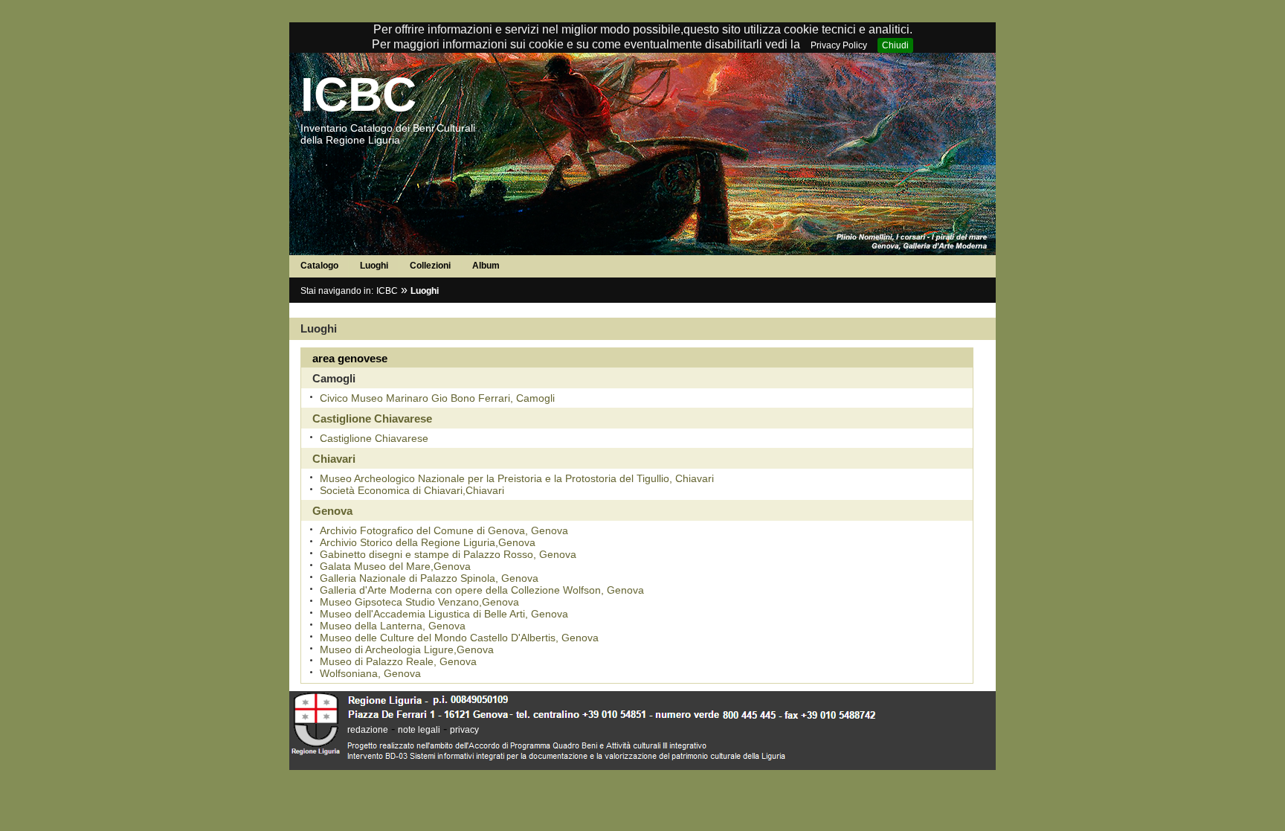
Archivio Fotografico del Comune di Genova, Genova (444, 530)
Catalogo (319, 265)
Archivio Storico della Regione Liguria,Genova (427, 542)
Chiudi (895, 45)
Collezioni (430, 265)
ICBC (358, 94)
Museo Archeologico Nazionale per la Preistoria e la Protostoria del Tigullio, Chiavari (517, 478)
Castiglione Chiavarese (374, 438)
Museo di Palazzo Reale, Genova (398, 661)
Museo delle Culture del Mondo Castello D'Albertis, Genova (459, 638)
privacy (464, 730)
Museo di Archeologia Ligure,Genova (407, 649)
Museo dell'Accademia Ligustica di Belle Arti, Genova (444, 614)
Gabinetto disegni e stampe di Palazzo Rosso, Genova (448, 554)
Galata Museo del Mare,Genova (395, 566)
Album (486, 265)
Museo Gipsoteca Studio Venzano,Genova (419, 602)
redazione (367, 730)
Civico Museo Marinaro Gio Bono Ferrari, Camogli (437, 398)
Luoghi (374, 265)
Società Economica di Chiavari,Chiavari (412, 490)
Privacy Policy (839, 45)
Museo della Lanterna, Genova (393, 626)
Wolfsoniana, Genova (370, 673)
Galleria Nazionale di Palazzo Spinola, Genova (429, 578)
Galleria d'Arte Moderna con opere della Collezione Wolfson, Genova (482, 590)
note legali (419, 730)
